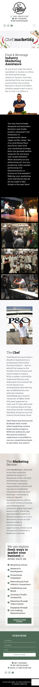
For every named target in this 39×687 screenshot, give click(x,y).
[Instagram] (9, 672)
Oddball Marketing (20, 684)
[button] (34, 25)
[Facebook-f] (5, 672)
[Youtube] (12, 672)
